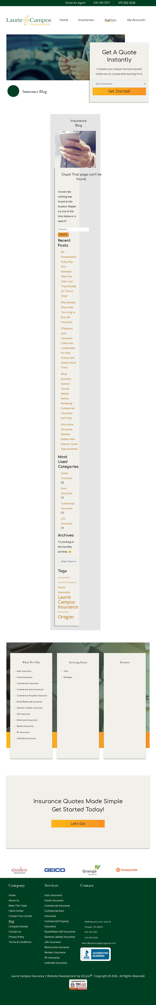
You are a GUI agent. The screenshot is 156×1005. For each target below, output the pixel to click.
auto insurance (64, 577)
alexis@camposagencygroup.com (99, 943)
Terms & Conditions (20, 942)
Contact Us (15, 931)
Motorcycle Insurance (27, 720)
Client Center (16, 910)
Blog (11, 921)
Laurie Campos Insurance (68, 602)
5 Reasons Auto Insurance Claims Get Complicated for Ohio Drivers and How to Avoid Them (68, 348)
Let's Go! (78, 823)
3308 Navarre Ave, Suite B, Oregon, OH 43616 (98, 924)
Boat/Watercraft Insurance (29, 702)
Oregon (66, 616)
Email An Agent (75, 3)
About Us (14, 900)
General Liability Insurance (29, 708)
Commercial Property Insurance (32, 696)
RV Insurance (23, 732)
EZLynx (85, 976)
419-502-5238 (126, 3)
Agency (110, 20)
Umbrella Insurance (26, 738)
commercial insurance (67, 582)
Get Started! (119, 91)
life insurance (63, 612)
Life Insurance (66, 521)
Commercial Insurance (67, 506)
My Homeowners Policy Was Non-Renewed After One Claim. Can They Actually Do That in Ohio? (68, 274)
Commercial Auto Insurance (30, 690)
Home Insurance (66, 476)
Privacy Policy (16, 936)
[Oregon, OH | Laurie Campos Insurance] (28, 20)
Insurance (85, 20)
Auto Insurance (66, 491)
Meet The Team (18, 905)
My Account (135, 20)
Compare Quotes (18, 926)
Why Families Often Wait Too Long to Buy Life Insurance (68, 312)
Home (64, 20)
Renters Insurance (25, 726)
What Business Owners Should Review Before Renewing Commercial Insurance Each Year (67, 396)
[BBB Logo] (95, 954)
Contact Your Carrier (20, 916)
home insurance (64, 589)
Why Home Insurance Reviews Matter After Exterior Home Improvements (69, 437)
